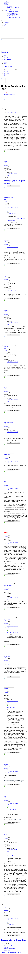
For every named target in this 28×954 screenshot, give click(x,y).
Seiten (5, 63)
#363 (8, 208)
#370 (8, 462)
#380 (8, 919)
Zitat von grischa (11, 707)
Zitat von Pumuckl (11, 213)
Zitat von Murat (11, 855)
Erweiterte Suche (8, 66)
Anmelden (6, 22)
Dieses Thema (7, 58)
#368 (8, 401)
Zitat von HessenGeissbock (13, 632)
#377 (8, 772)
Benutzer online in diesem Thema (14, 940)
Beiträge (6, 165)
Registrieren (7, 24)
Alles (5, 55)
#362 (8, 175)
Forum (5, 62)
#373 (8, 599)
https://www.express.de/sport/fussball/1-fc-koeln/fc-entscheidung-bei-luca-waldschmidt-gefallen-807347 (15, 182)
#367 (8, 363)
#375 (8, 664)
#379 (8, 851)
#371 (8, 489)
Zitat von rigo (10, 924)
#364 (8, 248)
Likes (5, 162)
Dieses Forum (7, 59)
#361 (8, 113)
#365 (8, 291)
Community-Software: (11, 952)
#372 (8, 543)
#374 (8, 627)
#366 (8, 324)
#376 (8, 702)
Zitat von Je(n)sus (11, 809)
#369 (8, 433)
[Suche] (1, 51)
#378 (8, 804)
